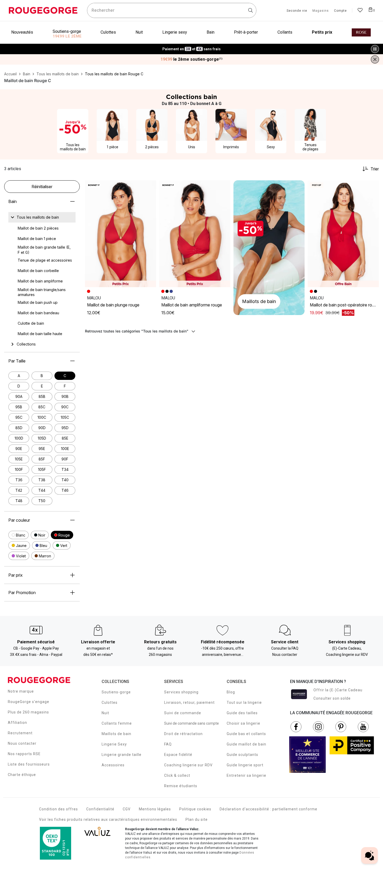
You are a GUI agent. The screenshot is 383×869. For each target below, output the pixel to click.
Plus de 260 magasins (28, 712)
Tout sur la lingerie (244, 702)
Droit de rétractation (183, 734)
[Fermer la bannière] (375, 59)
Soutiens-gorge (116, 692)
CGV (127, 809)
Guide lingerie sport (245, 765)
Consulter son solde (332, 698)
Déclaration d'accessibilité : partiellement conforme (268, 809)
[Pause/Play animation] (375, 49)
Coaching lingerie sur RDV (188, 765)
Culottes (110, 702)
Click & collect (177, 775)
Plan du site (197, 819)
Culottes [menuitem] (108, 32)
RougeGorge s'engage (28, 702)
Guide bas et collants (246, 734)
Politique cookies (195, 809)
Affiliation (17, 722)
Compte (340, 11)
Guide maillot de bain (246, 744)
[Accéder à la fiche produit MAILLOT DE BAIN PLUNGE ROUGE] (120, 233)
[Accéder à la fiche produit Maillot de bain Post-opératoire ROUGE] (343, 233)
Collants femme (117, 723)
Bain (12, 201)
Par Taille (17, 360)
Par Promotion (22, 592)
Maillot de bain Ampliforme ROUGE (191, 304)
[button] (18, 535)
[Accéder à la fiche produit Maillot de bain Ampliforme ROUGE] (194, 233)
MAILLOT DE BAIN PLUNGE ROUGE (113, 304)
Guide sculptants (242, 755)
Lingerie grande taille (121, 755)
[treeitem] (38, 217)
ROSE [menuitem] (361, 32)
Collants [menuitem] (284, 32)
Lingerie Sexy (114, 744)
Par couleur (19, 520)
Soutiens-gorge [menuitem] (67, 31)
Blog (231, 692)
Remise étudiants (180, 786)
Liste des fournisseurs (29, 764)
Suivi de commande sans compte (191, 723)
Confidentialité (100, 809)
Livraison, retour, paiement (189, 702)
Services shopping (181, 692)
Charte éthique (22, 775)
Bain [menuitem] (210, 32)
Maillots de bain (116, 734)
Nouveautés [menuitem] (22, 32)
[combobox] (171, 10)
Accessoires (113, 765)
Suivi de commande (182, 713)
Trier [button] (374, 169)
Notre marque (21, 691)
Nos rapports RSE (24, 754)
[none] (42, 217)
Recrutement (20, 733)
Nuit (105, 713)
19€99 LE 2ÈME (67, 36)
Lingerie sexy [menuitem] (174, 32)
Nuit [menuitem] (139, 32)
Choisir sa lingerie (243, 723)
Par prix (15, 575)
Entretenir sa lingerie (246, 775)
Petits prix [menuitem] (322, 32)
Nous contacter (22, 743)
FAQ (168, 744)
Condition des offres (58, 809)
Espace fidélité (178, 755)
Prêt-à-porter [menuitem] (246, 32)
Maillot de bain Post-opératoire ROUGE (344, 304)
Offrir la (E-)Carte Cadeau (337, 690)
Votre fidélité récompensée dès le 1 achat (191, 46)
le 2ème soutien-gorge (191, 59)
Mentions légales (155, 809)
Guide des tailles (242, 713)
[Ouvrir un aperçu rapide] (150, 186)
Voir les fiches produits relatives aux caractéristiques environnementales (108, 819)
